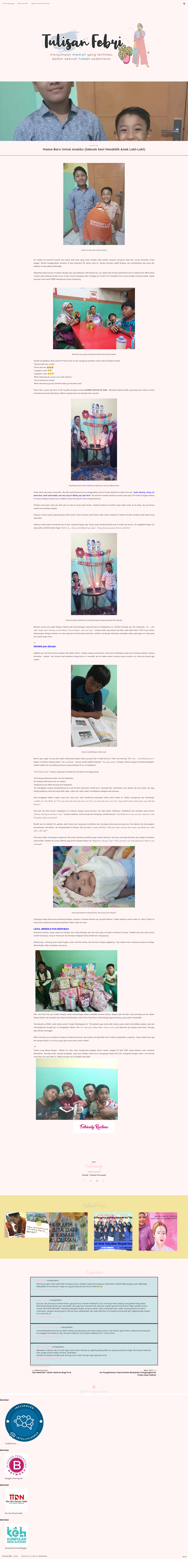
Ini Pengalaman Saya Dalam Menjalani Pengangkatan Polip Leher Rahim (128, 1373)
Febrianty (94, 1166)
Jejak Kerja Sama (40, 3)
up (184, 1556)
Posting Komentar (39, 1366)
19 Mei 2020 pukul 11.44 (48, 1290)
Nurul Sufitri (42, 1300)
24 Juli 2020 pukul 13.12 (48, 1336)
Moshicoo (43, 1556)
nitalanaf (41, 1280)
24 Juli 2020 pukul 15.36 (48, 1358)
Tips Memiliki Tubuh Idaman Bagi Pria (51, 1372)
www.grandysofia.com (48, 1327)
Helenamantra (44, 1347)
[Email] (97, 1180)
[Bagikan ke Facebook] (84, 1180)
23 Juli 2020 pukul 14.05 (48, 1317)
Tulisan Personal (98, 1175)
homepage (9, 3)
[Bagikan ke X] (91, 1180)
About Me (23, 3)
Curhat (85, 1175)
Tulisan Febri (7, 1556)
